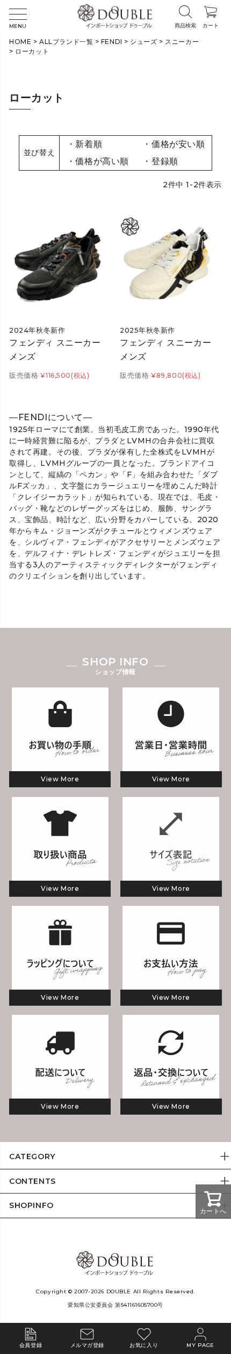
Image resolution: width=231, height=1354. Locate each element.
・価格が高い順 (98, 161)
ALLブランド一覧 (66, 42)
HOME (20, 42)
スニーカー (182, 42)
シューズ (143, 42)
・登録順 (160, 161)
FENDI (111, 42)
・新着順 (84, 144)
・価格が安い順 (173, 144)
